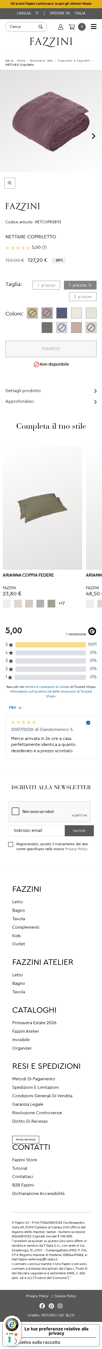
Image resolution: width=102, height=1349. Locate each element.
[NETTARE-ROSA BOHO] (76, 327)
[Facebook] (43, 1306)
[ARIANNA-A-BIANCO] (7, 604)
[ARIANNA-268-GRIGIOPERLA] (40, 604)
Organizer (22, 1048)
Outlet (18, 944)
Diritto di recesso (30, 1121)
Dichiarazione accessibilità (38, 1194)
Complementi (25, 927)
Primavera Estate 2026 (34, 1023)
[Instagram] (60, 1306)
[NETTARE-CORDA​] (91, 327)
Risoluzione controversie (37, 1113)
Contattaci (22, 1177)
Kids (16, 936)
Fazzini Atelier (25, 1031)
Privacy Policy (76, 849)
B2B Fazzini (23, 1185)
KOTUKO (48, 1315)
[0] (72, 27)
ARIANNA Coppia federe (28, 575)
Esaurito (51, 349)
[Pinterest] (52, 1306)
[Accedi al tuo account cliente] (60, 27)
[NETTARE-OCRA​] (32, 313)
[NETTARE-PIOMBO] (47, 327)
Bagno (18, 910)
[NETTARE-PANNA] (91, 313)
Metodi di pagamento (33, 1079)
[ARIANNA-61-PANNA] (18, 604)
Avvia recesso (26, 1139)
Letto (17, 902)
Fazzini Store (24, 1160)
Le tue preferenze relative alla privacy (56, 1331)
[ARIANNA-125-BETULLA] (29, 604)
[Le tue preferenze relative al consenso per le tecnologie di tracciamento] (9, 1339)
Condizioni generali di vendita (42, 1096)
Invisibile (21, 1040)
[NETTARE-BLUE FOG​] (61, 327)
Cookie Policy (65, 1296)
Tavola (18, 919)
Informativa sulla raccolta (33, 1342)
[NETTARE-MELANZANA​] (47, 313)
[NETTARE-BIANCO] (76, 313)
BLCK (70, 1315)
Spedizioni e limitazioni (35, 1087)
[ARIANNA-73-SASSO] (51, 604)
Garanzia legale (27, 1104)
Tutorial (19, 1168)
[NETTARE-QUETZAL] (61, 313)
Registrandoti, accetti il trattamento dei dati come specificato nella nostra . (52, 847)
